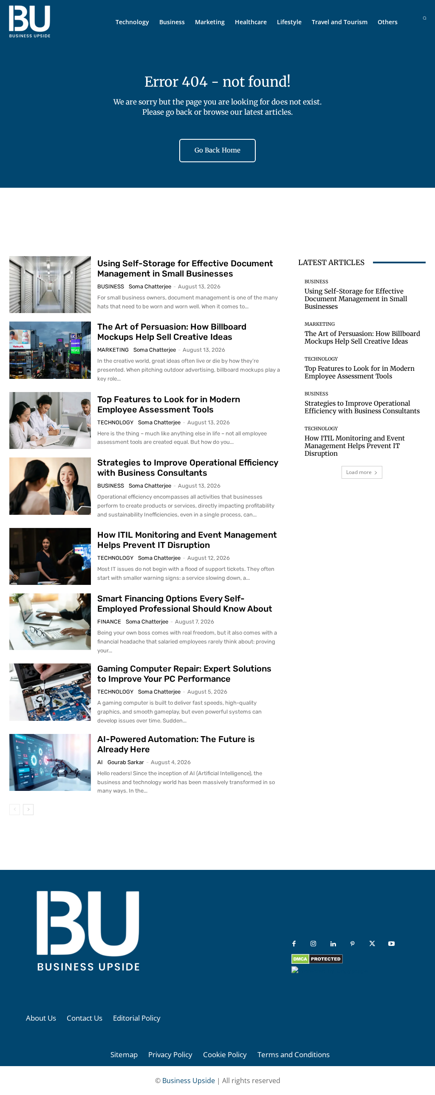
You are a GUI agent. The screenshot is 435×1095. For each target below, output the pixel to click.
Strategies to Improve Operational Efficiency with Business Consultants (187, 467)
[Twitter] (372, 944)
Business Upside (188, 1080)
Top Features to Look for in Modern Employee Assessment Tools (168, 404)
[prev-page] (14, 809)
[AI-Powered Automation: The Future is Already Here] (50, 762)
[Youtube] (391, 944)
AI (100, 762)
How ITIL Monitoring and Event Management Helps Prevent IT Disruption (187, 540)
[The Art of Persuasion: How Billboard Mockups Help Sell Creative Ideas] (50, 350)
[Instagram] (313, 944)
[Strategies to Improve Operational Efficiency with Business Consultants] (50, 485)
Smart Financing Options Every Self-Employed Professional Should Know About (184, 603)
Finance (109, 621)
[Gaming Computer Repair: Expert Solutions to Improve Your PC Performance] (50, 691)
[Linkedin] (333, 944)
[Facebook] (294, 944)
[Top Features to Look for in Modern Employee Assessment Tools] (50, 420)
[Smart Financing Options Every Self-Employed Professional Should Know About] (50, 621)
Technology (115, 422)
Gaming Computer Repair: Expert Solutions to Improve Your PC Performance (184, 673)
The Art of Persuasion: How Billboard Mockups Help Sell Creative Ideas (171, 332)
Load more (359, 472)
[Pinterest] (352, 944)
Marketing (113, 350)
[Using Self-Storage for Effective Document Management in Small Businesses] (50, 284)
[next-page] (28, 809)
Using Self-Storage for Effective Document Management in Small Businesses (185, 268)
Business (110, 286)
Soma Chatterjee (150, 286)
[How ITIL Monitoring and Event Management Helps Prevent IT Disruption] (50, 556)
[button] (425, 18)
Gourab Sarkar (125, 762)
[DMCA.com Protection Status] (317, 961)
